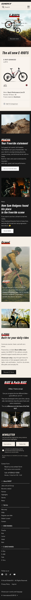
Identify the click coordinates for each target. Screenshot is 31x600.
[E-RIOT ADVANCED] (15, 74)
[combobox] (13, 7)
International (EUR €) (9, 595)
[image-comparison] (15, 420)
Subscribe (22, 444)
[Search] (3, 7)
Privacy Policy (5, 584)
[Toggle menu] (28, 7)
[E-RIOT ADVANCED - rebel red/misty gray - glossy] (27, 85)
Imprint (14, 584)
